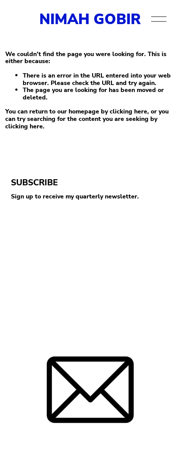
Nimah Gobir (90, 18)
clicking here (128, 111)
